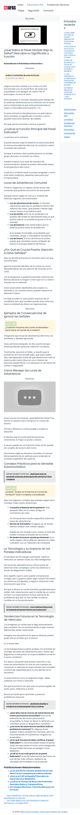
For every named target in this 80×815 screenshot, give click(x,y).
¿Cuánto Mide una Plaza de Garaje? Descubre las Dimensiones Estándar (69, 38)
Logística (68, 119)
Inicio (20, 4)
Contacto (48, 10)
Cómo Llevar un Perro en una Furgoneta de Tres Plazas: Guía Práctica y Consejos (70, 51)
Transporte (69, 133)
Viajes (21, 10)
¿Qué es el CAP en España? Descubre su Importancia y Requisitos (29, 777)
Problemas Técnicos (58, 4)
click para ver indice (15, 78)
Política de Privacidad (28, 812)
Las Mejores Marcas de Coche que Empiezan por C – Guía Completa (70, 93)
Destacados (70, 109)
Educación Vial (35, 4)
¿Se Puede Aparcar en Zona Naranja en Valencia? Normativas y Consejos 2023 (26, 801)
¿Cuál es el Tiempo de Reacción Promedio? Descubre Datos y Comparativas (31, 783)
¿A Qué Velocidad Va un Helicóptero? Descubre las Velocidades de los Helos (70, 79)
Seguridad (33, 10)
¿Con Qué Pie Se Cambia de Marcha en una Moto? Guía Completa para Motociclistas (31, 772)
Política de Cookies (59, 812)
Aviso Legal (44, 812)
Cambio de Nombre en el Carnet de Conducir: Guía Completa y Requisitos (69, 65)
